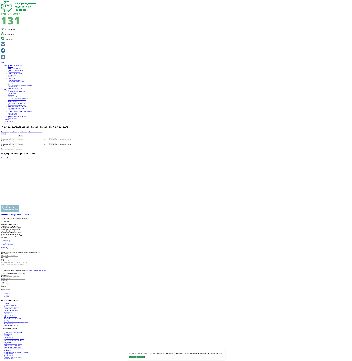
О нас (6, 123)
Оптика (10, 83)
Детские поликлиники (15, 73)
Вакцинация (12, 93)
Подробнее (4, 247)
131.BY (3, 62)
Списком (4, 158)
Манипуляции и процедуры (16, 105)
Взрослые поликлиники (15, 70)
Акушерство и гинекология (16, 91)
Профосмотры (12, 113)
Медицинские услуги (11, 90)
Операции (11, 110)
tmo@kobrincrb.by (8, 244)
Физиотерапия (12, 118)
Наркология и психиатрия (16, 108)
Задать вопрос (8, 121)
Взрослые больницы (14, 68)
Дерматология (12, 96)
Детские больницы (14, 72)
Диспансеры (12, 75)
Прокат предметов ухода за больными (20, 111)
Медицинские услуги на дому (17, 106)
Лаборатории (12, 78)
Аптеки (10, 67)
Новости (7, 293)
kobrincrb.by (6, 240)
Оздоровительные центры (16, 81)
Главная (3, 149)
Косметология (12, 101)
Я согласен (141, 357)
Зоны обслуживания (35, 132)
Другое (10, 77)
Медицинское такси (14, 80)
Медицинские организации (13, 65)
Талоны (6, 119)
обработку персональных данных (36, 270)
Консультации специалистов (17, 100)
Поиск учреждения (7, 132)
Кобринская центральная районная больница (19, 215)
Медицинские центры (15, 88)
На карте (9, 158)
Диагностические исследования (18, 98)
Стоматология (12, 86)
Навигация (25, 132)
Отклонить (133, 357)
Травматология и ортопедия (17, 116)
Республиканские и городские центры (20, 85)
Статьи (6, 295)
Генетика (11, 95)
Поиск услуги (17, 132)
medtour (6, 296)
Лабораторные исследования (17, 103)
